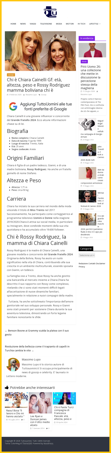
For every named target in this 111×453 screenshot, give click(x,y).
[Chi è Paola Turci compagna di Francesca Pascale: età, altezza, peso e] (64, 393)
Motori (70, 23)
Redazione (83, 263)
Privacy (82, 266)
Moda (59, 23)
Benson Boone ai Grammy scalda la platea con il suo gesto (37, 332)
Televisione (46, 23)
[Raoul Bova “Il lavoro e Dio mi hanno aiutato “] (16, 393)
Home (13, 23)
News (23, 23)
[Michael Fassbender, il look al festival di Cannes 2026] (87, 191)
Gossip (11, 75)
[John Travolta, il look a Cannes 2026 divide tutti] (87, 145)
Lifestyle (93, 23)
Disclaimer (100, 263)
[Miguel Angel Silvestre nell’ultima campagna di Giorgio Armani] (87, 119)
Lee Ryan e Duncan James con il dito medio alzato (40, 421)
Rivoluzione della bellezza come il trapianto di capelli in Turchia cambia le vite (37, 348)
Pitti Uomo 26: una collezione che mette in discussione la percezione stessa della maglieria (91, 77)
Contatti (91, 263)
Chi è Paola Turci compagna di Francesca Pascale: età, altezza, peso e (64, 413)
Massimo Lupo (31, 95)
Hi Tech (81, 23)
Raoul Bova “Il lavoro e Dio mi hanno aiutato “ (15, 413)
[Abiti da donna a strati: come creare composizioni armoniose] (87, 168)
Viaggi (33, 23)
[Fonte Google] (40, 106)
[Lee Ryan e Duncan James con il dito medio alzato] (40, 393)
